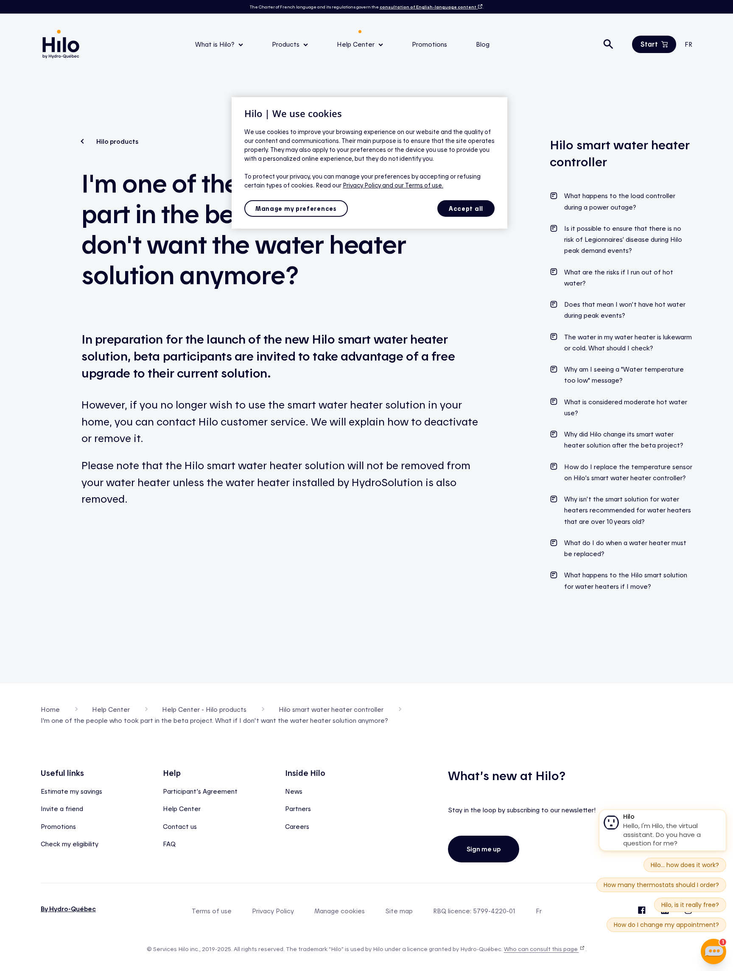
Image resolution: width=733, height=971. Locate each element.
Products (286, 44)
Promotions (429, 44)
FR (688, 44)
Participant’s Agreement (200, 791)
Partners (298, 808)
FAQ (169, 844)
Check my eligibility (69, 844)
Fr (539, 911)
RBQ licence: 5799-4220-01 (474, 911)
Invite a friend (62, 808)
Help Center (356, 44)
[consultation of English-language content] (479, 6)
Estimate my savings (71, 791)
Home (50, 709)
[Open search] (608, 44)
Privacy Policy (273, 911)
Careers (297, 826)
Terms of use (212, 911)
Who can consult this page (541, 949)
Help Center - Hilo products (204, 709)
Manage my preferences (296, 208)
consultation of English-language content (428, 6)
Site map (399, 911)
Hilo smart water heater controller (331, 709)
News (293, 791)
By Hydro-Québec (68, 908)
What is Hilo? (215, 44)
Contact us (180, 826)
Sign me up (484, 849)
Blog (483, 44)
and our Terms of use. (412, 185)
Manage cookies (339, 911)
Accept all (466, 208)
